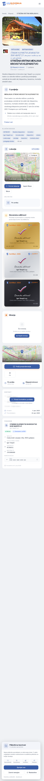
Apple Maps (27, 186)
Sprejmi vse (21, 767)
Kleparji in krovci (11, 13)
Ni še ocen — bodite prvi (17, 69)
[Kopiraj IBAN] (37, 459)
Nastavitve (33, 772)
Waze (8, 191)
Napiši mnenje (23, 335)
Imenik (4, 13)
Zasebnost (19, 776)
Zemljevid (34, 155)
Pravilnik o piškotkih (9, 776)
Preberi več (8, 122)
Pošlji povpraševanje (23, 366)
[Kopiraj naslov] (36, 178)
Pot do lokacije (13, 186)
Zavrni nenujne (13, 772)
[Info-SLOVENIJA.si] (12, 4)
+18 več (19, 141)
